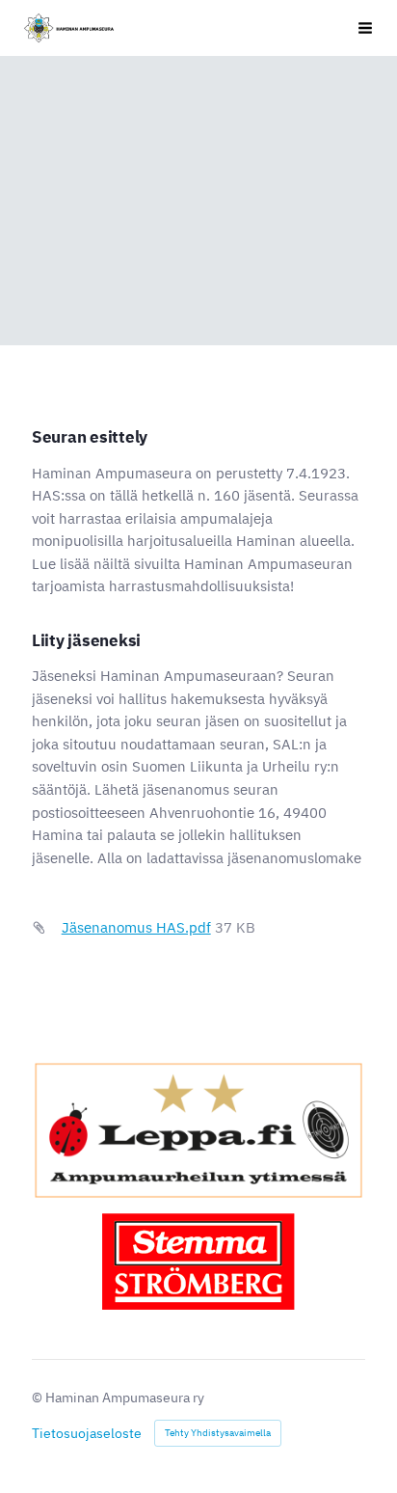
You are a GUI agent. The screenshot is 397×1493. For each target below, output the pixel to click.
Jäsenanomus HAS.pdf (136, 927)
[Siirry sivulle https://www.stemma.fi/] (198, 1261)
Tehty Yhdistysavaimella (218, 1432)
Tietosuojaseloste (87, 1433)
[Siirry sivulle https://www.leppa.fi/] (198, 1130)
